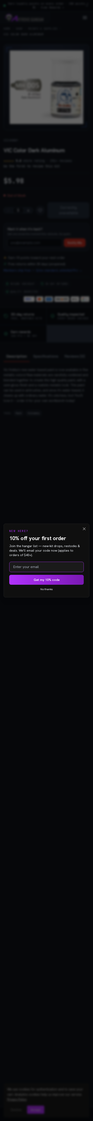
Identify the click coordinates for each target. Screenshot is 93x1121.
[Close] (84, 529)
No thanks (46, 589)
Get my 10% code (47, 580)
